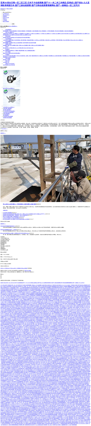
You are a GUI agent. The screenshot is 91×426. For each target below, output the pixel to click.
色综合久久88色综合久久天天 (26, 346)
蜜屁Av (59, 373)
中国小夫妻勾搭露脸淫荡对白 (20, 411)
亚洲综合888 (60, 407)
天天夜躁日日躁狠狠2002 (19, 321)
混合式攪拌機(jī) (66, 40)
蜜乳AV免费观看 (49, 300)
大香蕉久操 (69, 363)
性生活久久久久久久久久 (16, 405)
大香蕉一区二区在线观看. (62, 389)
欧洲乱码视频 (10, 326)
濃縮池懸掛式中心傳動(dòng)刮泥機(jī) (40, 55)
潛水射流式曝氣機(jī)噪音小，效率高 (8, 229)
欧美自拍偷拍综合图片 (27, 359)
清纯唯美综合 (54, 383)
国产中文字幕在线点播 (7, 351)
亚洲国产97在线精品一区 (35, 306)
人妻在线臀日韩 (38, 410)
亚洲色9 (64, 396)
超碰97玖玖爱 (59, 396)
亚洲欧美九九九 (52, 347)
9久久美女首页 (3, 285)
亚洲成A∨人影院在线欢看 (53, 299)
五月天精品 (29, 420)
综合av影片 (15, 422)
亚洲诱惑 (60, 372)
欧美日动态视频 (85, 300)
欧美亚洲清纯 (48, 366)
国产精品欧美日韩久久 (67, 375)
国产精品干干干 (72, 293)
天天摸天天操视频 (82, 290)
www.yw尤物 (42, 325)
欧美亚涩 (4, 416)
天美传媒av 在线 (71, 307)
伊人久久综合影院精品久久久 (20, 356)
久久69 (67, 293)
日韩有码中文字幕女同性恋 (80, 294)
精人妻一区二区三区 (46, 309)
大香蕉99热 (44, 394)
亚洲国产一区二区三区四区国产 (22, 330)
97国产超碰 (54, 403)
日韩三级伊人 (26, 381)
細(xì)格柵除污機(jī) (14, 45)
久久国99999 (42, 379)
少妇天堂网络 (75, 400)
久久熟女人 (46, 334)
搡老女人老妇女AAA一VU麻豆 (19, 333)
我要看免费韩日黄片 (77, 375)
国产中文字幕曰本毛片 (62, 403)
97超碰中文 (27, 293)
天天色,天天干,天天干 (33, 296)
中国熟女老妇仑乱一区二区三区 (38, 401)
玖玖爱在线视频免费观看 (22, 317)
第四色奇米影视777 (12, 353)
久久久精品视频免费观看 (32, 414)
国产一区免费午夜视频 (59, 405)
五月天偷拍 (10, 371)
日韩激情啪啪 (52, 326)
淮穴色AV (2, 379)
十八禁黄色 (85, 368)
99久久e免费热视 (58, 315)
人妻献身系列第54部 (42, 303)
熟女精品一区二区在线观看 (53, 303)
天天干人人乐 (16, 293)
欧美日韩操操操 (9, 416)
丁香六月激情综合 (46, 290)
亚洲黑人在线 (66, 410)
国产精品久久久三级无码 (58, 390)
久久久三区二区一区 (59, 411)
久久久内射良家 (62, 293)
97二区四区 (85, 353)
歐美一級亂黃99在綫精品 (80, 362)
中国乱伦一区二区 (60, 345)
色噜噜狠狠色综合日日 (30, 312)
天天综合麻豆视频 (26, 416)
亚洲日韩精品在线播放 (11, 336)
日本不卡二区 (40, 375)
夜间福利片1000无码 (63, 398)
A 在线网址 (30, 411)
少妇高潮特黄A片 (22, 415)
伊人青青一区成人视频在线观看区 (75, 403)
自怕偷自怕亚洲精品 (48, 375)
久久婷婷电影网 (32, 313)
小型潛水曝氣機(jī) (51, 31)
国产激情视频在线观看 (32, 392)
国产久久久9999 (81, 390)
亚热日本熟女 (25, 296)
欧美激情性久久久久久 (43, 392)
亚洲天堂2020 (45, 384)
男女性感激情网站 (37, 342)
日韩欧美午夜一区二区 (12, 285)
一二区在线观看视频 (56, 359)
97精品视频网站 (53, 316)
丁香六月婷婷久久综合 (64, 354)
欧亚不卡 (47, 321)
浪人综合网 (48, 418)
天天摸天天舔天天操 (44, 396)
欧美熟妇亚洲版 (52, 371)
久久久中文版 (10, 376)
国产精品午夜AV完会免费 (48, 368)
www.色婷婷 (43, 418)
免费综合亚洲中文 (40, 319)
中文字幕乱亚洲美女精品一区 (35, 289)
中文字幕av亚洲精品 (16, 303)
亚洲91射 (79, 309)
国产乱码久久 (80, 389)
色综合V (55, 407)
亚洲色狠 (32, 410)
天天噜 (8, 294)
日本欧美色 (70, 313)
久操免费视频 (47, 308)
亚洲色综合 (26, 319)
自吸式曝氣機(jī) (35, 31)
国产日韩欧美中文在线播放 (82, 383)
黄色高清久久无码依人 (10, 306)
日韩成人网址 (57, 370)
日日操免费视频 (3, 342)
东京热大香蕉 (22, 376)
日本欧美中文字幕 (33, 397)
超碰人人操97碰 (59, 321)
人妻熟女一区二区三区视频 (17, 300)
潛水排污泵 (30, 47)
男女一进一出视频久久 (81, 406)
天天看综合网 (27, 410)
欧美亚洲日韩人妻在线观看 (64, 296)
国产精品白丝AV (9, 356)
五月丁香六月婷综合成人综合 (13, 307)
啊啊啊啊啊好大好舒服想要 (6, 304)
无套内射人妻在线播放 (68, 385)
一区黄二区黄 (75, 393)
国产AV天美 (44, 422)
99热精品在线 (82, 338)
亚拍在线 (26, 360)
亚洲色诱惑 (84, 364)
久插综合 (68, 396)
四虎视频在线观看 (80, 396)
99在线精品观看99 (31, 315)
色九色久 (79, 332)
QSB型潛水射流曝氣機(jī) (8, 112)
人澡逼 (59, 298)
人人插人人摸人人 (54, 354)
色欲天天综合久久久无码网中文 (44, 351)
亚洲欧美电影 (86, 316)
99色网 (54, 424)
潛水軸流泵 (5, 47)
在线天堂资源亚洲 (26, 405)
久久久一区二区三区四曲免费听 (25, 367)
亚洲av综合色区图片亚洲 (81, 296)
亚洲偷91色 (4, 294)
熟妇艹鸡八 (73, 406)
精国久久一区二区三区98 (65, 304)
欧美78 (63, 372)
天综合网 (55, 324)
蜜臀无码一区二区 (49, 400)
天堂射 (84, 403)
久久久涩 (9, 317)
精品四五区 (26, 407)
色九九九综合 (7, 366)
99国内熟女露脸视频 (36, 394)
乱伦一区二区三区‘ (24, 402)
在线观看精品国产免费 (18, 304)
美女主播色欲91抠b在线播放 (65, 422)
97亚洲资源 (55, 293)
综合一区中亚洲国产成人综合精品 (49, 372)
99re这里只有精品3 (17, 390)
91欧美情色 (37, 355)
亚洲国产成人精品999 (21, 316)
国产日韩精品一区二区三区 (25, 393)
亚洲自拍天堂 (71, 413)
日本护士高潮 (53, 332)
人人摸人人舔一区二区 (42, 291)
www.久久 (52, 302)
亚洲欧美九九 (53, 389)
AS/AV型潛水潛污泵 (20, 47)
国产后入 (76, 416)
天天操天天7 (19, 359)
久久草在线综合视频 (14, 370)
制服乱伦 (47, 355)
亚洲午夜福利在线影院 (19, 386)
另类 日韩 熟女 (67, 406)
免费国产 (9, 319)
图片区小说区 (69, 356)
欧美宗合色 (81, 356)
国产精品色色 (41, 403)
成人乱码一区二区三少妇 (46, 362)
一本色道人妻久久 (35, 333)
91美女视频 (40, 354)
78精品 (24, 384)
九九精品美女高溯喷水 (54, 343)
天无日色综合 (73, 329)
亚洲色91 (4, 381)
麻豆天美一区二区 (13, 290)
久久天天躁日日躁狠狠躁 (43, 296)
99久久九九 (2, 419)
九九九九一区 (30, 396)
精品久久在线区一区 (45, 302)
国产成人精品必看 (70, 317)
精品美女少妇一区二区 (8, 390)
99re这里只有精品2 (59, 355)
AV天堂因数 (9, 360)
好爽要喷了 (45, 345)
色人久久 (44, 330)
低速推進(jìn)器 (13, 37)
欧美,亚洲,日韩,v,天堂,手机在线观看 (49, 342)
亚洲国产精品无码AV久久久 (21, 363)
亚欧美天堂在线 (65, 329)
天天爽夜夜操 (63, 394)
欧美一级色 (51, 313)
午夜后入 (83, 320)
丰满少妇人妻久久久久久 (12, 415)
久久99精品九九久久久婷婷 (20, 414)
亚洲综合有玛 (36, 316)
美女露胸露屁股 (63, 332)
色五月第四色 (39, 385)
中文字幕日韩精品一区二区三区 (60, 413)
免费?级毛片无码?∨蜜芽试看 (24, 358)
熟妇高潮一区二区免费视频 (59, 339)
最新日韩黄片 (12, 330)
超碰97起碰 (44, 405)
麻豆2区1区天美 (3, 418)
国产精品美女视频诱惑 (83, 285)
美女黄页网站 (18, 329)
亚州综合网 (50, 413)
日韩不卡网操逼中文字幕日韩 (15, 320)
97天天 (48, 291)
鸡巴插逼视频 (58, 363)
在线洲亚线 (18, 345)
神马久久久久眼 (11, 298)
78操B (46, 379)
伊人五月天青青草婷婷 (78, 337)
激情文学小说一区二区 (48, 312)
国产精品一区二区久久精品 (63, 397)
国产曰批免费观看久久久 (61, 326)
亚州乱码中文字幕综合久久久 (66, 302)
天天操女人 (49, 330)
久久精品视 (12, 364)
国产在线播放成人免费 (26, 351)
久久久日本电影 (15, 377)
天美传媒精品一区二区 (62, 316)
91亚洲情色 (10, 332)
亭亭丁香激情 (22, 293)
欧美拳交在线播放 (78, 342)
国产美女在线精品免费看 (14, 341)
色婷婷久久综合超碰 (58, 320)
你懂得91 (7, 339)
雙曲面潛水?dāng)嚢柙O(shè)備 (10, 34)
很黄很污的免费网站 (10, 347)
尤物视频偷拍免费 (72, 389)
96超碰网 (33, 293)
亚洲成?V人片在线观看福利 (71, 409)
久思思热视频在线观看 (69, 347)
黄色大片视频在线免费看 (12, 299)
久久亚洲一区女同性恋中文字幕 (70, 377)
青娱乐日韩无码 (29, 316)
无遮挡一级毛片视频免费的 (42, 313)
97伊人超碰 (19, 343)
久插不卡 (60, 377)
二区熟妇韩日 (84, 367)
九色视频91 (13, 328)
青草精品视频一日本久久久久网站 (58, 317)
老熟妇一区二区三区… (18, 325)
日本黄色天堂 (57, 368)
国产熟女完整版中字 (57, 375)
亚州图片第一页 (35, 339)
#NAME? (5, 293)
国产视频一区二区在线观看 (29, 372)
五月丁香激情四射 (67, 407)
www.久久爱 (65, 416)
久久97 (79, 414)
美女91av (62, 409)
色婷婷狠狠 (74, 424)
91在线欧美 (10, 359)
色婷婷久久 (9, 381)
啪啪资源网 (40, 359)
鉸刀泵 (26, 47)
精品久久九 (73, 298)
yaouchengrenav (66, 320)
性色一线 (41, 402)
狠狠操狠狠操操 (67, 390)
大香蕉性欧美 (83, 407)
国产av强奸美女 (83, 345)
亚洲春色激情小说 (25, 341)
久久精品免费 (64, 325)
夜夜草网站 (13, 317)
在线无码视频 (78, 320)
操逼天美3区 (52, 333)
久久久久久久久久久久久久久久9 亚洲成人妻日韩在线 (38, 389)
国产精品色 (18, 296)
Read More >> (4, 128)
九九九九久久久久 (73, 411)
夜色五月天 (35, 359)
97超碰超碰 (76, 338)
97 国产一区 (49, 422)
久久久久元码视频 (50, 346)
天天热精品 (11, 324)
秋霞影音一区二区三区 (21, 295)
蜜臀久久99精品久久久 (13, 368)
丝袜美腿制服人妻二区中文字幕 (58, 294)
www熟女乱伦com (8, 410)
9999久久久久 (76, 291)
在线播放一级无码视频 (12, 291)
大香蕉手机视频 (60, 347)
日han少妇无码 (36, 304)
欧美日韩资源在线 (34, 287)
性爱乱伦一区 (80, 380)
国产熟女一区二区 (47, 294)
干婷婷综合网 (50, 293)
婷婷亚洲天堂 (6, 388)
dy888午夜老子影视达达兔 (26, 307)
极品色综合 (22, 394)
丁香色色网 (74, 384)
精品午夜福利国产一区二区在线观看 (68, 312)
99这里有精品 (62, 360)
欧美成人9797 (68, 371)
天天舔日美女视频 (77, 313)
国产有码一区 (40, 373)
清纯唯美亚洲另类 (24, 349)
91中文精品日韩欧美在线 (71, 376)
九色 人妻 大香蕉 (47, 388)
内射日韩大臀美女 (39, 312)
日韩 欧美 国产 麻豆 (83, 400)
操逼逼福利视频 (30, 388)
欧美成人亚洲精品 (15, 338)
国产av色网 (76, 306)
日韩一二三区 (5, 298)
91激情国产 (54, 323)
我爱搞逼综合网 (47, 402)
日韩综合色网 (25, 309)
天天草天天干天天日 (78, 419)
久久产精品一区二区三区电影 (60, 341)
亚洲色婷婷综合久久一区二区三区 (55, 289)
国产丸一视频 (5, 354)
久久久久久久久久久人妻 (48, 349)
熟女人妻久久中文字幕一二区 (70, 405)
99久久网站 (4, 319)
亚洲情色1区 (80, 366)
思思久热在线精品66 (24, 289)
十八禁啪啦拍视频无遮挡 (64, 423)
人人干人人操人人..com (74, 398)
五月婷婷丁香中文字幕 (73, 350)
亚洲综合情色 (46, 307)
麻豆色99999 (86, 334)
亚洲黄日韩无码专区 (69, 338)
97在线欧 (4, 334)
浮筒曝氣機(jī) (29, 31)
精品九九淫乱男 (53, 364)
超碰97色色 (72, 396)
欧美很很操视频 (35, 332)
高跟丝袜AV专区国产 (14, 385)
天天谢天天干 (44, 381)
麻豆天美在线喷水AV (71, 383)
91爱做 (81, 420)
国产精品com (5, 312)
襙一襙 (79, 328)
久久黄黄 (73, 371)
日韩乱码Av (14, 410)
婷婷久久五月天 (85, 307)
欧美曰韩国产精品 (74, 359)
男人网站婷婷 (46, 347)
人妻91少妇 (87, 343)
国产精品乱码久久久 (12, 354)
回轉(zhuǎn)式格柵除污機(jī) (25, 45)
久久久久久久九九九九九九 (41, 341)
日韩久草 (71, 323)
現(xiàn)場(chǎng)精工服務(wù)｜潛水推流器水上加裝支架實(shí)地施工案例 (19, 204)
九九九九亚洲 (80, 341)
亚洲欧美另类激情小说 (9, 311)
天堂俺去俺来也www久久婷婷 (45, 339)
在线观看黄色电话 (63, 358)
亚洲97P (19, 355)
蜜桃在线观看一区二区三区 (78, 422)
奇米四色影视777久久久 (9, 423)
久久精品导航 (21, 379)
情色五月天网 (59, 311)
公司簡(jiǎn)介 (6, 13)
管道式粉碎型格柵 (32, 42)
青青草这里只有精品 (38, 388)
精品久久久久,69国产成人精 (52, 377)
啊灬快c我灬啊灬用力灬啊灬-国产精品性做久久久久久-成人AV (39, 324)
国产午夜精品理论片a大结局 (48, 410)
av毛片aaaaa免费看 (24, 377)
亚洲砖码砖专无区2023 (34, 402)
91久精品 (72, 320)
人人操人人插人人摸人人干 (38, 366)
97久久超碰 (60, 328)
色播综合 (47, 326)
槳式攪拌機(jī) (24, 40)
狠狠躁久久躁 (65, 381)
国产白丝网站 (37, 302)
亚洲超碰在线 (80, 353)
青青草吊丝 (6, 341)
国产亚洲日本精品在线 (37, 368)
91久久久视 (41, 400)
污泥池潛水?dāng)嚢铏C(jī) (8, 107)
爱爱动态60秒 (40, 383)
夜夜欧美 (33, 384)
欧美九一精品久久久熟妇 (13, 393)
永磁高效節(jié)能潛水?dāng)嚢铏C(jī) (11, 33)
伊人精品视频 (74, 332)
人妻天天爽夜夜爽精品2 (13, 424)
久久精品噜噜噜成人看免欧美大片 (74, 364)
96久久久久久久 (71, 343)
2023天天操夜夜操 (25, 397)
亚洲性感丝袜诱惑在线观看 (81, 373)
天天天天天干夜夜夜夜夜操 (26, 339)
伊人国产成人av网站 (57, 392)
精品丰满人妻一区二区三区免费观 (36, 334)
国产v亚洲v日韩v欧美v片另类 (25, 366)
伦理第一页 (31, 370)
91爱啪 (31, 304)
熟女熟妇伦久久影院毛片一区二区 (15, 350)
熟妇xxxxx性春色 (31, 347)
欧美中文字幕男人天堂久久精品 (52, 386)
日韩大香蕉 (58, 334)
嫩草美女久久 (29, 332)
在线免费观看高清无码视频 (12, 334)
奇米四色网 (66, 323)
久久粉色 (67, 306)
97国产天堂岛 (76, 356)
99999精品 (34, 351)
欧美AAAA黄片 (35, 367)
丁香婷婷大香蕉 (74, 285)
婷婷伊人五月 (47, 397)
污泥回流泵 (5, 40)
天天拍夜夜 (60, 415)
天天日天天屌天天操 (81, 326)
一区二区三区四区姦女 (22, 392)
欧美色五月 (15, 400)
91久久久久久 (52, 321)
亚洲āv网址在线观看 (16, 351)
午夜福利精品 (48, 353)
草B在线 (8, 321)
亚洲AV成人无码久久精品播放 (46, 304)
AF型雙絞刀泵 (6, 62)
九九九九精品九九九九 (45, 333)
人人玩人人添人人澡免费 (14, 398)
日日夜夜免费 (21, 410)
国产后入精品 (45, 336)
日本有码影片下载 (69, 294)
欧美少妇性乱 (60, 286)
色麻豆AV (29, 333)
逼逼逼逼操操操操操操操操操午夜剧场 (40, 420)
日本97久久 (31, 349)
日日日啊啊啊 (55, 330)
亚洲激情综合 (6, 287)
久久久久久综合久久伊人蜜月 (78, 311)
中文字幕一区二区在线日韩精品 (43, 364)
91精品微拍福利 (8, 333)
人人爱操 (41, 350)
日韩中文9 (46, 371)
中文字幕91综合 (38, 323)
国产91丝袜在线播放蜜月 (8, 386)
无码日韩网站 (46, 316)
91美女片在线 (55, 358)
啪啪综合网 (72, 423)
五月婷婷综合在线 (76, 407)
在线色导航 (44, 285)
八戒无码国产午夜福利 (47, 323)
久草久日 (53, 338)
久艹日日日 (75, 358)
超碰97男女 (80, 330)
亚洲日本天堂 (73, 309)
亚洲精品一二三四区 (64, 368)
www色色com (13, 403)
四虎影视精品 (32, 328)
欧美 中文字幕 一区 (82, 411)
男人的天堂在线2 (29, 321)
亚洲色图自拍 (21, 368)
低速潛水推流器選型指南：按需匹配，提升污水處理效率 (15, 215)
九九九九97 (67, 309)
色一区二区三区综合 (7, 377)
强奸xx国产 (66, 411)
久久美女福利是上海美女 (83, 358)
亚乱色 (82, 343)
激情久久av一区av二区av (11, 343)
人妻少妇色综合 (53, 350)
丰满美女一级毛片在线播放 (82, 298)
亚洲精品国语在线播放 (23, 290)
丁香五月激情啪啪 (71, 402)
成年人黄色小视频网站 (37, 336)
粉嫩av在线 (57, 302)
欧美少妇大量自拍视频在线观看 (29, 343)
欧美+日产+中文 (20, 319)
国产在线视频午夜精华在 (10, 309)
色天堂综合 (87, 416)
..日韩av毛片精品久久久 (53, 379)
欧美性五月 (20, 285)
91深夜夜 (19, 401)
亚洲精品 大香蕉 (4, 337)
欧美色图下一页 (61, 346)
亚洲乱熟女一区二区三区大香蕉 (77, 324)
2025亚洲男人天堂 (25, 345)
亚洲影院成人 (29, 311)
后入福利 (34, 307)
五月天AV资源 (13, 392)
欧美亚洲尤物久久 (66, 359)
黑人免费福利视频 (12, 296)
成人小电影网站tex (25, 329)
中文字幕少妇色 (31, 363)
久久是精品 (9, 293)
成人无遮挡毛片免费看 (76, 300)
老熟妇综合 (41, 337)
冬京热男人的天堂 (44, 360)
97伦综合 (25, 396)
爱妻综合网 (38, 381)
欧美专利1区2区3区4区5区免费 (54, 381)
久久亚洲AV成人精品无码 (51, 415)
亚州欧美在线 (31, 309)
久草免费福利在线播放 (18, 372)
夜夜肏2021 (5, 424)
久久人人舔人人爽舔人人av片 (52, 398)
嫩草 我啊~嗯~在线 (73, 315)
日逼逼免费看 (26, 304)
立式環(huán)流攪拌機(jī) (39, 40)
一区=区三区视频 (41, 326)
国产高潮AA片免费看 (76, 304)
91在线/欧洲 (3, 347)
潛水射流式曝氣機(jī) (59, 31)
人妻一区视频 (32, 330)
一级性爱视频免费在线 (9, 414)
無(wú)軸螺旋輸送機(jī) (30, 50)
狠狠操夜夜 (70, 416)
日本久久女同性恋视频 (11, 401)
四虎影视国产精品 (77, 367)
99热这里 (12, 321)
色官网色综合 (36, 311)
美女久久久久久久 (79, 289)
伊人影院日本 (7, 289)
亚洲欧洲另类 (62, 379)
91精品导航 (26, 403)
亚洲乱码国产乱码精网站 (27, 390)
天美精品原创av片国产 (75, 370)
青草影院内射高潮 (45, 298)
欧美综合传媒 (36, 411)
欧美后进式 (54, 367)
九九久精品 (64, 363)
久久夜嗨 (10, 342)
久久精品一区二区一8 (15, 402)
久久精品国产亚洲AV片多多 (64, 324)
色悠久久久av (74, 390)
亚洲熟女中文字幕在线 (72, 334)
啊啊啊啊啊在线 (77, 379)
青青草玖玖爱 (55, 285)
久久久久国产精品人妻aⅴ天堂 (68, 373)
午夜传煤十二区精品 (67, 311)
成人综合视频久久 (54, 419)
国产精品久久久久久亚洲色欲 (80, 349)
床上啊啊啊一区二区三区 (42, 413)
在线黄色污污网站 (51, 363)
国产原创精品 (43, 415)
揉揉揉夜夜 (54, 286)
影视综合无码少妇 (69, 337)
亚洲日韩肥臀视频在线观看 (52, 380)
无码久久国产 (11, 312)
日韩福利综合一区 (15, 394)
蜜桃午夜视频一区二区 (20, 324)
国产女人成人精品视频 (56, 353)
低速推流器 (19, 37)
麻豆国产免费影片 (20, 364)
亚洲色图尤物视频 (6, 364)
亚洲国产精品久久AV (15, 289)
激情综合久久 (33, 381)
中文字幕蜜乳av (24, 419)
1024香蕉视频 (12, 287)
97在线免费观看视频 (39, 308)
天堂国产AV (72, 386)
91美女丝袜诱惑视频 (6, 300)
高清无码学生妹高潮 (31, 413)
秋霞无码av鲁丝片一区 (22, 383)
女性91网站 (53, 351)
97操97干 (15, 315)
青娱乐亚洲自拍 (42, 380)
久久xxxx (52, 337)
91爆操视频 (19, 362)
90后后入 (71, 306)
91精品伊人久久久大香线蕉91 (18, 342)
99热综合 (84, 375)
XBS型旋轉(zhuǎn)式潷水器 (9, 64)
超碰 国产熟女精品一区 (73, 414)
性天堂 (41, 316)
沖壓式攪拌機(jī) (59, 40)
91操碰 (66, 419)
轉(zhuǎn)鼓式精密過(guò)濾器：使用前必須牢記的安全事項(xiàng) (14, 233)
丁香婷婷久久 (26, 313)
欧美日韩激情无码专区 (73, 381)
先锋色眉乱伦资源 (31, 353)
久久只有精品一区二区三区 (46, 358)
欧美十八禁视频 (85, 342)
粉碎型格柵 (25, 42)
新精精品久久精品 (69, 379)
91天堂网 (25, 326)
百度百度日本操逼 (31, 308)
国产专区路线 (80, 334)
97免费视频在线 (38, 295)
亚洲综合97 (49, 285)
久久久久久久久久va (31, 385)
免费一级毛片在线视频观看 (21, 347)
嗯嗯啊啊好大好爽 (9, 422)
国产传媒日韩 (33, 300)
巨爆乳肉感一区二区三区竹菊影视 (46, 411)
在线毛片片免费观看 (45, 393)
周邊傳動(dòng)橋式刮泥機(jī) (9, 57)
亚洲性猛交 (86, 420)
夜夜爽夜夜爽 (6, 324)
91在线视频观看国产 (61, 402)
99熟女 (68, 316)
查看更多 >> (3, 133)
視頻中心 (5, 18)
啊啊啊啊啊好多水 (32, 371)
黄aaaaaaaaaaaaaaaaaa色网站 (21, 413)
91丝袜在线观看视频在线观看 (50, 414)
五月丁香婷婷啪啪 (13, 355)
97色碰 (24, 311)
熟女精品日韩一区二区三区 (57, 406)
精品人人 (32, 416)
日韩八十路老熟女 (55, 309)
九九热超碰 (28, 384)
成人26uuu (25, 371)
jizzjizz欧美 (78, 394)
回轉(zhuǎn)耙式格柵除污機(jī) (37, 45)
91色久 (14, 359)
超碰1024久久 (5, 397)
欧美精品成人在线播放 (84, 336)
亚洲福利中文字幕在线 (71, 394)
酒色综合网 (67, 339)
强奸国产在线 (66, 328)
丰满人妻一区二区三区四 (5, 303)
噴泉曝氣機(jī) (6, 31)
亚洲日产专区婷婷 (11, 413)
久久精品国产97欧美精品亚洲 (11, 367)
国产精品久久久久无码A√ (36, 405)
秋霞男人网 (21, 424)
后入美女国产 (18, 373)
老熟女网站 (12, 295)
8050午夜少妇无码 (37, 376)
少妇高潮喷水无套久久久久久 (28, 355)
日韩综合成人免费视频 (22, 353)
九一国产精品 (51, 405)
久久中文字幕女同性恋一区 (46, 367)
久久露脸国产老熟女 (8, 400)
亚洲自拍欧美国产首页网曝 (14, 302)
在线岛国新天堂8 (16, 418)
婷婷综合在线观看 (60, 371)
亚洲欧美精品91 (82, 401)
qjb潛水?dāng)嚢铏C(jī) (35, 33)
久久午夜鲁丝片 (31, 290)
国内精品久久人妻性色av (51, 401)
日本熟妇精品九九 (74, 290)
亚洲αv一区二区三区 (39, 353)
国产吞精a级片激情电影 (54, 409)
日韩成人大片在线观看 (36, 285)
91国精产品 (61, 299)
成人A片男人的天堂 (36, 418)
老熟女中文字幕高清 (43, 328)
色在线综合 (23, 308)
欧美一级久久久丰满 (39, 286)
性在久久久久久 (76, 355)
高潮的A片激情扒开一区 (36, 398)
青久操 (73, 345)
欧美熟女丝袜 (13, 316)
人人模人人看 (51, 341)
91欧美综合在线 (80, 409)
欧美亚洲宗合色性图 (34, 325)
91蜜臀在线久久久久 (4, 316)
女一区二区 (2, 411)
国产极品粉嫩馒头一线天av (58, 418)
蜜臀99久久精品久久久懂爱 (19, 332)
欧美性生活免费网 (54, 306)
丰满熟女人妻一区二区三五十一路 (72, 420)
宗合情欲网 (44, 306)
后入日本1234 (14, 383)
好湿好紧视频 (81, 416)
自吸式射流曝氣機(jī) (68, 31)
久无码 (33, 350)
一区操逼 (44, 398)
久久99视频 (73, 339)
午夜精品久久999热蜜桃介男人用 (23, 380)
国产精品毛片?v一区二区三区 (22, 328)
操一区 (40, 311)
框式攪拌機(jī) (17, 40)
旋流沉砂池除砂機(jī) (15, 53)
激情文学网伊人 (73, 360)
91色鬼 (49, 406)
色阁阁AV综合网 (83, 319)
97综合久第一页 (28, 386)
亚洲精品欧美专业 (65, 290)
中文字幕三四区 (73, 380)
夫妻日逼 (68, 360)
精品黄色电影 (54, 402)
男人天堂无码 (87, 302)
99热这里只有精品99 (33, 337)
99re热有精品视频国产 (25, 398)
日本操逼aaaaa (79, 368)
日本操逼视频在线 (86, 410)
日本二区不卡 (41, 414)
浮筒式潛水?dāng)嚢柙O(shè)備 (70, 33)
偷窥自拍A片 (8, 405)
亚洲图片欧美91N (59, 410)
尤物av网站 (78, 286)
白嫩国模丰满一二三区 (66, 424)
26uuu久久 (22, 338)
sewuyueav (50, 392)
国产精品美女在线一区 (20, 423)
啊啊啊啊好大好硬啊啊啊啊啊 (35, 294)
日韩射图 (71, 342)
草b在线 (77, 336)
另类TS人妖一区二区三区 (40, 363)
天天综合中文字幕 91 (71, 326)
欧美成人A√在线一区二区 (24, 306)
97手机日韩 (29, 336)
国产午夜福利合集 (37, 298)
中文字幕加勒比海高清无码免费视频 (58, 376)
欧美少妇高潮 (87, 303)
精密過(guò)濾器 (6, 59)
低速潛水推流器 (6, 37)
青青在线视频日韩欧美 (77, 363)
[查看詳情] (5, 210)
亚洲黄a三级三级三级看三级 (11, 379)
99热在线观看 (78, 371)
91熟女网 (56, 346)
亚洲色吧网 (83, 355)
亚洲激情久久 (46, 311)
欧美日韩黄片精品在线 (78, 325)
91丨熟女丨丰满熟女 (61, 364)
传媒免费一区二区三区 (57, 362)
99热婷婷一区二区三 (47, 424)
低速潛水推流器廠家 (7, 117)
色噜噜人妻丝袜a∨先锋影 (70, 299)
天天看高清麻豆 (52, 311)
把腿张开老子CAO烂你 (80, 287)
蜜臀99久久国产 (30, 299)
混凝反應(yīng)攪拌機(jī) (50, 40)
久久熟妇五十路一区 (40, 300)
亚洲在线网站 (38, 290)
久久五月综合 (57, 349)
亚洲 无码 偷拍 (48, 286)
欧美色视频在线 (7, 394)
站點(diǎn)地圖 (28, 270)
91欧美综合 (52, 420)
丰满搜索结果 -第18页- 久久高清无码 (29, 303)
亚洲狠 (7, 290)
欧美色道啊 (44, 299)
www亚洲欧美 (53, 325)
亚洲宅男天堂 (27, 300)
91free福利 (17, 323)
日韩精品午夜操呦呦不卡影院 (32, 415)
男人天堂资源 (24, 418)
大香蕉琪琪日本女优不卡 (30, 424)
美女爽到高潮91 (40, 371)
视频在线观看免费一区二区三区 (64, 401)
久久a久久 (34, 373)
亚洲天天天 (74, 366)
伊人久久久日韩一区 (75, 308)
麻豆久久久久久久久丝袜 (64, 285)
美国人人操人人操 (80, 303)
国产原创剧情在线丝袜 (40, 377)
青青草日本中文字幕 (27, 350)
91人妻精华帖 (17, 419)
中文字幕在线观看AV (79, 317)
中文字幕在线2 (38, 370)
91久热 (58, 388)
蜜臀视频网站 (57, 312)
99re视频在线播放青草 (32, 406)
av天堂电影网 (27, 364)
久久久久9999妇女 (85, 312)
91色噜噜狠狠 (59, 416)
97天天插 (29, 418)
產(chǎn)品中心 (6, 14)
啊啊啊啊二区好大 (72, 286)
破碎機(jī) (11, 42)
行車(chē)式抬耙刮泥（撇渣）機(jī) (23, 55)
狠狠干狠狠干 (61, 323)
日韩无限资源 (84, 328)
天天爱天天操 (63, 400)
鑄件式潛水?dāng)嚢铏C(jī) (8, 88)
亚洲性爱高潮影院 (26, 287)
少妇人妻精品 (52, 396)
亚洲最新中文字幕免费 (68, 291)
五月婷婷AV (34, 386)
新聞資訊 (5, 16)
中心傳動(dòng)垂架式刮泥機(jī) (83, 55)
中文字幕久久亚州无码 (21, 336)
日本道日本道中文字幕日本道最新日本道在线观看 (51, 329)
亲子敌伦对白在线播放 (79, 347)
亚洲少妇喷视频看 (27, 285)
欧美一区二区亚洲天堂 (41, 407)
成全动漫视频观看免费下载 (24, 409)
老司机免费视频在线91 (10, 323)
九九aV (68, 333)
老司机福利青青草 (54, 296)
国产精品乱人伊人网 (80, 329)
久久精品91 (53, 416)
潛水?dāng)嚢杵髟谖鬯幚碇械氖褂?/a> (14, 216)
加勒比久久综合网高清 (24, 334)
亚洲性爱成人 (53, 397)
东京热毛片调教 (80, 384)
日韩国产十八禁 (22, 385)
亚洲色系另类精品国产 (22, 315)
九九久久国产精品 (48, 390)
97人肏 (57, 332)
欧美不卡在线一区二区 (82, 351)
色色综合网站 (46, 350)
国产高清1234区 (10, 373)
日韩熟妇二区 (78, 307)
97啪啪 (16, 306)
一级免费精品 (34, 354)
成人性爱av (58, 424)
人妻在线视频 (17, 371)
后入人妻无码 (85, 402)
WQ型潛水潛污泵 (12, 47)
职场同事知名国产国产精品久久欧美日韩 (32, 362)
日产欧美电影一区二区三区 (75, 397)
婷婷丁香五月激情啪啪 (62, 350)
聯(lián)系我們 (10, 8)
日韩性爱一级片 (8, 313)
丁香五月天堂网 (80, 293)
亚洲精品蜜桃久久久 (78, 413)
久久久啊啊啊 (32, 407)
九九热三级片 (34, 375)
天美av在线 (62, 420)
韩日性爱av (77, 386)
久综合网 (77, 345)
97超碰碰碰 (69, 400)
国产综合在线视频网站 (16, 308)
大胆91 (37, 350)
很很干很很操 (39, 384)
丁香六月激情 (19, 384)
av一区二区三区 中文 (35, 358)
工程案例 (5, 20)
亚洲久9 (86, 324)
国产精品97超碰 (57, 319)
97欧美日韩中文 (48, 403)
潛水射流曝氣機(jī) (13, 31)
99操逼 (48, 306)
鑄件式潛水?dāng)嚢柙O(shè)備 (24, 34)
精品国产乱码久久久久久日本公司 (12, 375)
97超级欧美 (46, 373)
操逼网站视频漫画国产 (8, 372)
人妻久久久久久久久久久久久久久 (68, 353)
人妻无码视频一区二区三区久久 (15, 337)
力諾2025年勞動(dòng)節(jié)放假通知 (11, 217)
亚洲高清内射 (71, 392)
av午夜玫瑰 (32, 364)
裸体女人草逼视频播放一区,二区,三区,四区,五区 (43, 320)
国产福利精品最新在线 (26, 401)
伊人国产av (2, 345)
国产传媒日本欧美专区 (83, 381)
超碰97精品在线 (61, 419)
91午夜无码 (63, 334)
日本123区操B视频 (14, 366)
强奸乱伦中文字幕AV (10, 345)
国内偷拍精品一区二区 (72, 351)
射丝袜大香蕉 (9, 407)
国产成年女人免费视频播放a (69, 362)
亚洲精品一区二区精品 (29, 379)
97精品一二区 (19, 287)
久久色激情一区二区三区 (26, 373)
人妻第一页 (45, 289)
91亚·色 (23, 354)
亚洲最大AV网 (86, 392)
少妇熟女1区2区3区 (18, 311)
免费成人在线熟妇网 (30, 295)
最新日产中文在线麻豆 (27, 298)
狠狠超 (67, 386)
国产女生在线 (73, 368)
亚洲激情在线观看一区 (78, 302)
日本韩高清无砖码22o (68, 355)
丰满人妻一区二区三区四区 (39, 346)
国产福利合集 (13, 384)
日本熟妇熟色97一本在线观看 (60, 313)
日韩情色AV (76, 323)
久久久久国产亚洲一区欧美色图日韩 (67, 303)
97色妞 (78, 418)
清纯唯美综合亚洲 (84, 295)
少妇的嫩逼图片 (39, 347)
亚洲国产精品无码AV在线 (40, 293)
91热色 (37, 328)
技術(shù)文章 (6, 17)
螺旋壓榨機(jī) (22, 50)
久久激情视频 (7, 402)
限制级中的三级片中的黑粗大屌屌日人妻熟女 (61, 308)
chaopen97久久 (19, 298)
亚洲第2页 (21, 326)
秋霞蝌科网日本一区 (59, 338)
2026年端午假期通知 (7, 212)
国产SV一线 (78, 343)
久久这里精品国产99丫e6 (14, 346)
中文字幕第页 (34, 409)
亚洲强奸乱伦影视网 (85, 315)
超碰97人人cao (51, 315)
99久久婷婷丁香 (68, 366)
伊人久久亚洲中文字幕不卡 (77, 316)
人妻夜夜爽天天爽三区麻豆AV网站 (18, 420)
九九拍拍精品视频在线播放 (14, 397)
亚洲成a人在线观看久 (65, 370)
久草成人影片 (32, 319)
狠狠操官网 (54, 388)
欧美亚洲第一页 (28, 376)
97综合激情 (83, 309)
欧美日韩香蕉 (39, 330)
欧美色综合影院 (31, 317)
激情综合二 (6, 355)
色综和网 (59, 325)
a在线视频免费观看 (62, 383)
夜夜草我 (43, 355)
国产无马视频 (64, 319)
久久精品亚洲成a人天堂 (61, 333)
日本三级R (10, 418)
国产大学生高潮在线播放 (18, 360)
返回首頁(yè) (3, 8)
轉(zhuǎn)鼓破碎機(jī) (18, 42)
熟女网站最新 (53, 334)
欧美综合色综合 (56, 400)
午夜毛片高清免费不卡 (8, 286)
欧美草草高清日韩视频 (55, 393)
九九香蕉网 (19, 291)
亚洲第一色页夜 (78, 402)
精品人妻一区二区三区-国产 (53, 394)
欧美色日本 (51, 355)
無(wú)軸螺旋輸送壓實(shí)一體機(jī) (11, 50)
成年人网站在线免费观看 (39, 321)
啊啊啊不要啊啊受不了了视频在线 (42, 317)
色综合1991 (72, 296)
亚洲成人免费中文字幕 (19, 312)
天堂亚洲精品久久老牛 (53, 356)
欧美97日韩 (24, 388)
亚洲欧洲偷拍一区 (79, 392)
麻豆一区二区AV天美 (12, 358)
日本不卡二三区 (19, 403)
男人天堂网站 (80, 377)
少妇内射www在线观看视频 (72, 372)
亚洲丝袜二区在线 (80, 339)
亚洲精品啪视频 (74, 401)
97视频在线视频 (77, 385)
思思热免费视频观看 (36, 393)
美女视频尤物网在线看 (17, 313)
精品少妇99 (87, 346)
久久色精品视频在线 (17, 396)
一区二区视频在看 (35, 380)
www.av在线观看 (38, 299)
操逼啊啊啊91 (8, 362)
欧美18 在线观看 (46, 354)
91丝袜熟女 (28, 354)
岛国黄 (21, 371)
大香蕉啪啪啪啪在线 (13, 409)
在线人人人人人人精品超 (65, 300)
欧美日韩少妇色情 (17, 286)
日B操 (1, 393)
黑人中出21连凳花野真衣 (9, 363)
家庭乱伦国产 (85, 414)
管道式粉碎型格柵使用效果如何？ (7, 226)
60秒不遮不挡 (56, 304)
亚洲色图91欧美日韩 (43, 356)
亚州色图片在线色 (72, 319)
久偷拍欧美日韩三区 (53, 373)
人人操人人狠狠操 (23, 299)
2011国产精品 (86, 341)
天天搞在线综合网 (48, 423)
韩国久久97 (4, 373)
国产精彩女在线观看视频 (17, 381)
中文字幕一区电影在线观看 (77, 415)
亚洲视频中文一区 (6, 392)
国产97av (57, 420)
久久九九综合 (7, 383)
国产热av (47, 343)
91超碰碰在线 (56, 295)
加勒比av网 (62, 309)
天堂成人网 (18, 309)
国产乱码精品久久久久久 (68, 289)
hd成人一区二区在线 (39, 416)
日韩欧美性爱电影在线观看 (57, 291)
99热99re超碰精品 (52, 345)
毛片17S (69, 332)
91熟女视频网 (52, 336)
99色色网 (37, 379)
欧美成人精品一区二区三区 (48, 370)
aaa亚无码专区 (42, 338)
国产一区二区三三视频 (73, 388)
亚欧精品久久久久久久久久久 (27, 302)
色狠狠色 (20, 354)
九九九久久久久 (23, 406)
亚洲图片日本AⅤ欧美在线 (18, 407)
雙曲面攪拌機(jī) (30, 40)
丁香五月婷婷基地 (82, 393)
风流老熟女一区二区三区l (32, 356)
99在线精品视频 (41, 386)
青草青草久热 (56, 423)
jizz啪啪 (80, 359)
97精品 (79, 315)
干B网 (84, 415)
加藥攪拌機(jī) (11, 40)
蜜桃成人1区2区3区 (48, 359)
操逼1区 (77, 319)
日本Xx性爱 (83, 379)
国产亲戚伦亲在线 (10, 419)
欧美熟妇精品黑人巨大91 (38, 390)
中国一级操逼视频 (64, 343)
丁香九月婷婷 (62, 306)
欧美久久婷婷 (56, 422)
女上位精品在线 (39, 424)
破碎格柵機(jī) (6, 42)
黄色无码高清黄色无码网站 (15, 388)
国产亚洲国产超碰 (4, 330)
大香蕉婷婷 (84, 371)
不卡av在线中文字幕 (33, 403)
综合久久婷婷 (39, 372)
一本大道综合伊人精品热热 (35, 422)
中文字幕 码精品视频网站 (63, 342)
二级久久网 (69, 358)
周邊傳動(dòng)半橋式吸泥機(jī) (69, 55)
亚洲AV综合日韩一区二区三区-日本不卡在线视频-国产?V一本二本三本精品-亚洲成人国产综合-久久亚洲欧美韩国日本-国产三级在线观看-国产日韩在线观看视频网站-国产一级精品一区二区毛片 (42, 282)
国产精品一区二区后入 (23, 422)
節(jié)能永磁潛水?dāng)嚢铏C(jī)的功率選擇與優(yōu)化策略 (16, 219)
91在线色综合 (66, 315)
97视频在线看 (32, 341)
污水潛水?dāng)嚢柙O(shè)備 (57, 33)
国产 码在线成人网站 (72, 341)
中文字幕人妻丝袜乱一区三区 (70, 418)
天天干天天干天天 (27, 291)
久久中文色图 (56, 300)
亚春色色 (46, 319)
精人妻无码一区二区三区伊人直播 (66, 330)
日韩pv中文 (15, 326)
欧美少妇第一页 (57, 307)
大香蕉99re (69, 384)
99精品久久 (48, 338)
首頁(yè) (2, 268)
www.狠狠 (14, 319)
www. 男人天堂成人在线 (33, 338)
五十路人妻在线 (6, 295)
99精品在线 (70, 325)
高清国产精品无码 (74, 328)
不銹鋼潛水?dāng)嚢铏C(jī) (25, 33)
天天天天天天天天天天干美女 (35, 345)
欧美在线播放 (41, 397)
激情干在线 (81, 398)
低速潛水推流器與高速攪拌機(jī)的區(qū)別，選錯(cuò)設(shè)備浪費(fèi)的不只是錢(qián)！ (24, 213)
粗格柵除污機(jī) (6, 45)
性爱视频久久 (64, 307)
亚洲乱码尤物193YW (70, 336)
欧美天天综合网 (3, 332)
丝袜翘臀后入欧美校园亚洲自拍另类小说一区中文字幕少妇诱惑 (60, 287)
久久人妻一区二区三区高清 (42, 315)
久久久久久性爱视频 (53, 328)
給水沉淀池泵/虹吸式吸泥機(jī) (9, 55)
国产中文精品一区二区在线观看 (18, 294)
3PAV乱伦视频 (25, 337)
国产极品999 (6, 370)
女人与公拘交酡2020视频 (7, 396)
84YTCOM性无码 (62, 356)
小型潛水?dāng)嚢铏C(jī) (46, 33)
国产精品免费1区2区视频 (20, 389)
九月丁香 (27, 294)
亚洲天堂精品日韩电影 (61, 351)
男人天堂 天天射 (29, 342)
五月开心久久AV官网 (58, 385)
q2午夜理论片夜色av (32, 326)
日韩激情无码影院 (41, 343)
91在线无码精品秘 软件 (44, 332)
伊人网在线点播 (28, 394)
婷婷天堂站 (71, 419)
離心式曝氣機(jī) (43, 31)
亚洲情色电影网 (54, 366)
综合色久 (79, 312)
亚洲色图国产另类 (38, 349)
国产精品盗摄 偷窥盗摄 (60, 336)
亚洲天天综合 (47, 337)
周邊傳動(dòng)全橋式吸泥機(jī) (55, 55)
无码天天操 (47, 325)
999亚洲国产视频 (40, 423)
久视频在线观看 (28, 368)
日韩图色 (6, 393)
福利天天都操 (39, 307)
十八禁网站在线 (63, 388)
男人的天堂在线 (49, 407)
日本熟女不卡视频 (7, 420)
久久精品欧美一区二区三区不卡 (66, 295)
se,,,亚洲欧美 (33, 291)
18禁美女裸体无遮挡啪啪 (30, 423)
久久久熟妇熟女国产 (31, 383)
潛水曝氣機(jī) (6, 115)
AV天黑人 (5, 350)
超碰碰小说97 (65, 392)
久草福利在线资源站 (65, 298)
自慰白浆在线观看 (53, 298)
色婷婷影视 (51, 319)
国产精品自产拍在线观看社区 (66, 349)
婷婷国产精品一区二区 (14, 339)
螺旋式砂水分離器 (7, 53)
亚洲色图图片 (17, 349)
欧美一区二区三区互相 (24, 370)
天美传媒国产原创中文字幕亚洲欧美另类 (57, 384)
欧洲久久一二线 (67, 345)
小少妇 (68, 415)
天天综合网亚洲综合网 (35, 329)
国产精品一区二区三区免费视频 (27, 323)
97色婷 (25, 338)
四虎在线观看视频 (18, 416)
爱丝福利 (76, 330)
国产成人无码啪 (31, 377)
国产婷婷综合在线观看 (27, 320)
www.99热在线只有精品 (7, 315)
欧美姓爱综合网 (38, 309)
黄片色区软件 (87, 377)
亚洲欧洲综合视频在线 (48, 295)
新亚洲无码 (83, 304)
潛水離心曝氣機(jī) (22, 31)
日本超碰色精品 (42, 287)
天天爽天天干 (63, 386)
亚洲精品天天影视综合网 (55, 290)
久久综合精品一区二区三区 (33, 400)
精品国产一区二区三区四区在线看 (65, 367)
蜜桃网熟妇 (82, 370)
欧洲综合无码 (61, 366)
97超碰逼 (65, 286)
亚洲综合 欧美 (36, 396)
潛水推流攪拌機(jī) (26, 37)
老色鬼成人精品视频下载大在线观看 (41, 419)
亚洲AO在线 (76, 295)
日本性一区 (5, 371)
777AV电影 (8, 338)
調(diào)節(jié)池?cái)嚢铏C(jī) (77, 40)
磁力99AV (51, 307)
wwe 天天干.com (4, 358)
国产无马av (87, 329)
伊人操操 (65, 415)
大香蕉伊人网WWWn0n (74, 354)
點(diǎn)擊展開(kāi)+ (13, 26)
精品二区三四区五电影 (25, 375)
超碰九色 (86, 339)
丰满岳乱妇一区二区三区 (33, 360)
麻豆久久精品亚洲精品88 (53, 360)
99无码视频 (68, 346)
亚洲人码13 (14, 362)
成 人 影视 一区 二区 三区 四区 (28, 286)
